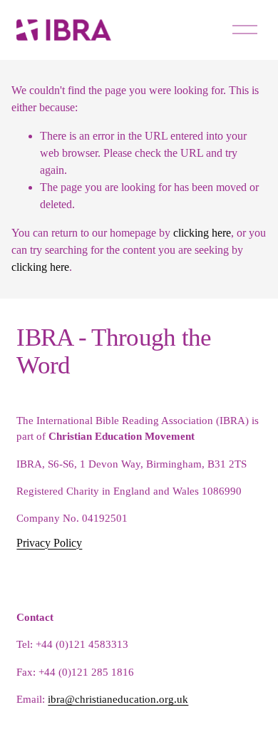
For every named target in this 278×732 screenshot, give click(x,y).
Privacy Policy (49, 543)
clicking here (202, 233)
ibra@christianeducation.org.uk (118, 699)
